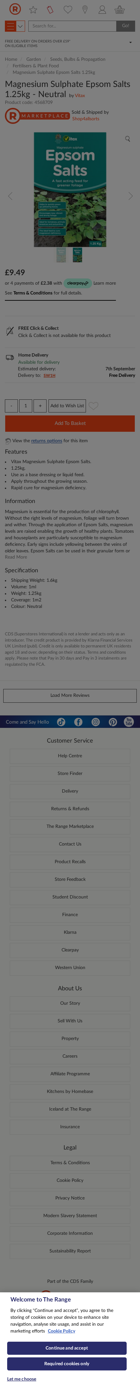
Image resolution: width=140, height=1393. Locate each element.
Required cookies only (66, 1364)
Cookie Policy (61, 1331)
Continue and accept (67, 1348)
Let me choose (21, 1379)
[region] (70, 1342)
